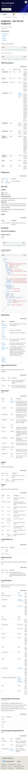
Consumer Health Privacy (18, 766)
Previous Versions (12, 764)
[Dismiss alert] (26, 2)
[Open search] (22, 14)
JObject (3, 330)
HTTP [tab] (2, 238)
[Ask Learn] (24, 17)
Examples (4, 38)
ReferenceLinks (5, 339)
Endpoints (14, 17)
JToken (3, 332)
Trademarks (10, 768)
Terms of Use (4, 768)
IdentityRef (4, 327)
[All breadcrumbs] (2, 17)
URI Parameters (5, 33)
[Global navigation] (1, 14)
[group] (14, 49)
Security (4, 37)
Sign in (25, 14)
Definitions (4, 40)
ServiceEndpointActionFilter (5, 348)
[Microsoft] (14, 14)
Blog (19, 764)
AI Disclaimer (4, 764)
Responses (4, 35)
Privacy (8, 766)
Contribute (3, 766)
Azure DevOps (8, 17)
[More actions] (26, 17)
